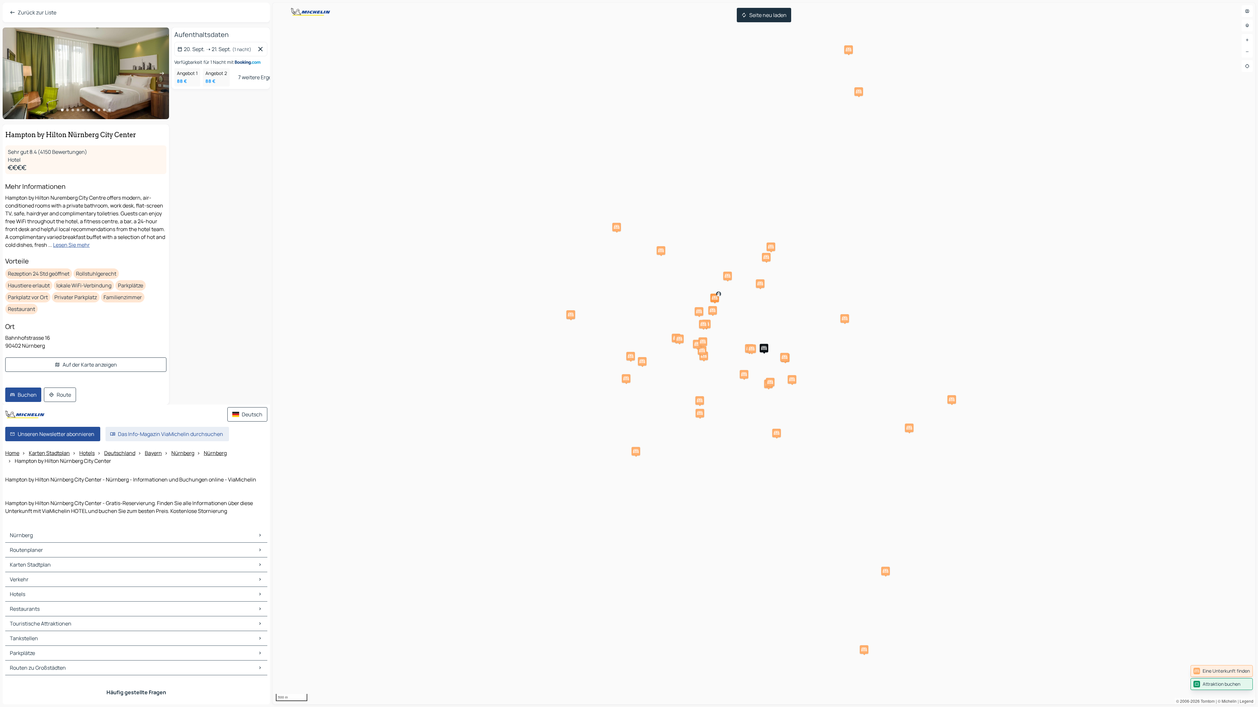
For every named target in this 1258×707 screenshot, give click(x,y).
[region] (764, 353)
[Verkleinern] (1247, 52)
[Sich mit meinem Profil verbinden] (1247, 11)
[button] (764, 348)
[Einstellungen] (1247, 25)
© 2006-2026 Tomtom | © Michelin (1206, 701)
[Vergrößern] (1247, 40)
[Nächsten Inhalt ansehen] (162, 73)
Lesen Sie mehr (71, 244)
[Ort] (1247, 66)
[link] (1222, 671)
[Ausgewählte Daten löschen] (262, 49)
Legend (1246, 701)
